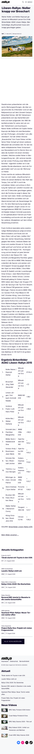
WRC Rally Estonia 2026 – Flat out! (20, 721)
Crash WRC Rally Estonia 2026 (19, 735)
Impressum (5, 661)
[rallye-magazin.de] (5, 2)
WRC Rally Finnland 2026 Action (19, 710)
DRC (2, 602)
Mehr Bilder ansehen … (10, 535)
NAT (3, 33)
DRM (2, 574)
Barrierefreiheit (24, 661)
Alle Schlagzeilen (13, 641)
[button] (23, 2)
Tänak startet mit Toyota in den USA (16, 558)
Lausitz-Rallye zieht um (11, 571)
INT (2, 561)
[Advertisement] (17, 82)
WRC (2, 587)
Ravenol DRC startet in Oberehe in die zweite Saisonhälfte (15, 598)
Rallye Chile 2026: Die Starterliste (15, 584)
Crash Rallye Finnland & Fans (18, 716)
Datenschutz (14, 661)
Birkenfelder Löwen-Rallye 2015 (20, 527)
